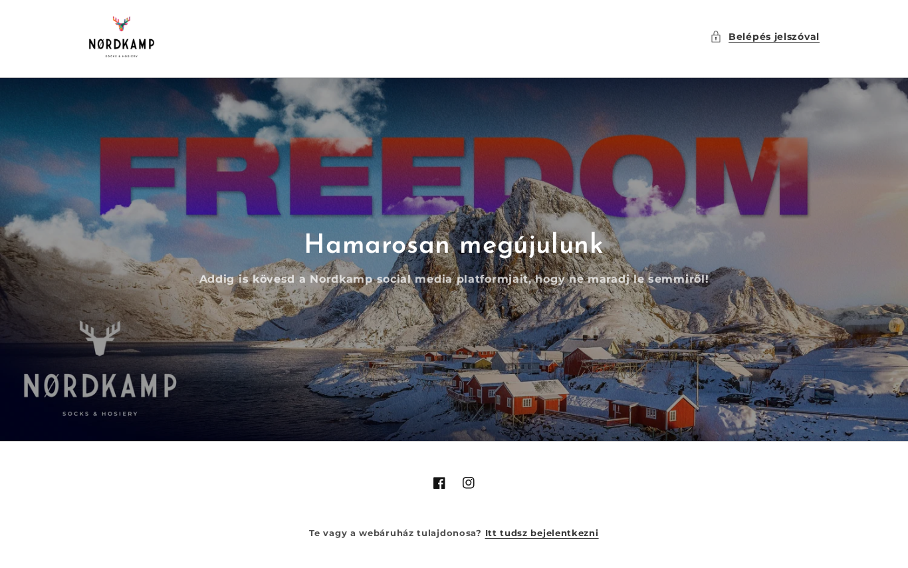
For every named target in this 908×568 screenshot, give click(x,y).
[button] (765, 37)
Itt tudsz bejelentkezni (542, 532)
